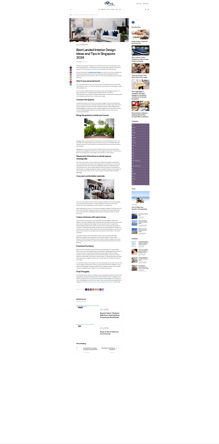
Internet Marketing (136, 160)
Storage (133, 178)
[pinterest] (71, 72)
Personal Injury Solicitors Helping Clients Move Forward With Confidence (140, 115)
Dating (133, 135)
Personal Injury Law (136, 165)
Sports (133, 176)
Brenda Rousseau (84, 44)
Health (133, 153)
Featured (134, 142)
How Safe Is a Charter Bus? (143, 214)
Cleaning (134, 132)
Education (80, 307)
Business (134, 127)
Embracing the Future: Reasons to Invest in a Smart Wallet (143, 267)
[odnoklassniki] (71, 77)
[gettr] (71, 82)
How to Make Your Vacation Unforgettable (139, 208)
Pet (132, 168)
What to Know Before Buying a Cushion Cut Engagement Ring (143, 251)
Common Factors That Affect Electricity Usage (139, 76)
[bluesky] (71, 84)
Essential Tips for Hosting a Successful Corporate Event (90, 348)
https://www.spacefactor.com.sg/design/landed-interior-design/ (100, 282)
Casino (133, 129)
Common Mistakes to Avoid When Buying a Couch (143, 259)
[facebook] (71, 70)
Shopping (134, 173)
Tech (133, 181)
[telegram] (71, 80)
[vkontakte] (71, 75)
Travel (133, 183)
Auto (79, 326)
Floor (133, 147)
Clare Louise (134, 204)
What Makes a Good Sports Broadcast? (108, 348)
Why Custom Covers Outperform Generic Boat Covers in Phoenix (140, 59)
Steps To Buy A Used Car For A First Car (109, 333)
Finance (133, 145)
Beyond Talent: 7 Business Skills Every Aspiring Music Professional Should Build (110, 315)
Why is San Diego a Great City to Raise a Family (143, 222)
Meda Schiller (141, 246)
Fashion (133, 140)
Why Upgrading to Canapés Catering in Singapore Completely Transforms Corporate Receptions (139, 95)
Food (133, 150)
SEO (132, 171)
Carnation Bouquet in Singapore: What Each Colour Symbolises (143, 243)
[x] (71, 68)
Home (71, 14)
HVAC (133, 158)
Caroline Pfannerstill (143, 225)
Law (132, 163)
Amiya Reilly (106, 309)
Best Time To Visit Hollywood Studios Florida (142, 230)
